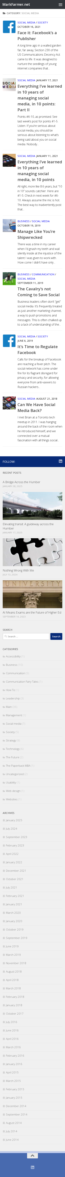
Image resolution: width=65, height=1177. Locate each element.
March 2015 (13, 1081)
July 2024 (11, 828)
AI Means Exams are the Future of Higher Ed (32, 612)
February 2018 (15, 996)
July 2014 (11, 1131)
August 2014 (14, 1123)
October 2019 (14, 929)
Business (24, 221)
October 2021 (14, 879)
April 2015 (12, 1072)
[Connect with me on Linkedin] (60, 461)
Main (9, 707)
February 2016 (15, 1055)
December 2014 (16, 1106)
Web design (13, 791)
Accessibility (13, 656)
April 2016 (12, 1039)
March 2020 (13, 912)
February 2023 (15, 845)
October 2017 (14, 1013)
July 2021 (11, 887)
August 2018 (14, 971)
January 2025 (14, 820)
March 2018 (13, 988)
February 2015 (15, 1089)
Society (43, 22)
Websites (12, 799)
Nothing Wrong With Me (18, 570)
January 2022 (14, 862)
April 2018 (12, 980)
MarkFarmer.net (16, 4)
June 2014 (12, 1139)
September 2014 (16, 1114)
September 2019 (16, 938)
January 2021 (14, 904)
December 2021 (16, 870)
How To (10, 690)
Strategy (11, 740)
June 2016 (12, 1030)
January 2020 (14, 921)
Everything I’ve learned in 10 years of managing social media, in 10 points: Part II (40, 97)
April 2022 (12, 854)
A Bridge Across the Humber (21, 482)
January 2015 (14, 1097)
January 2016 (14, 1064)
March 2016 (13, 1047)
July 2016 (11, 1022)
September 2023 (16, 837)
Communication (43, 274)
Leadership (13, 698)
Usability (11, 782)
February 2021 (15, 896)
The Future (12, 757)
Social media (26, 22)
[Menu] (60, 4)
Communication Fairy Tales (22, 681)
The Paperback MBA (18, 765)
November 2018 (16, 963)
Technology (13, 749)
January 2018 (14, 1005)
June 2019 (12, 946)
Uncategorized (15, 774)
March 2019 (13, 954)
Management (14, 715)
